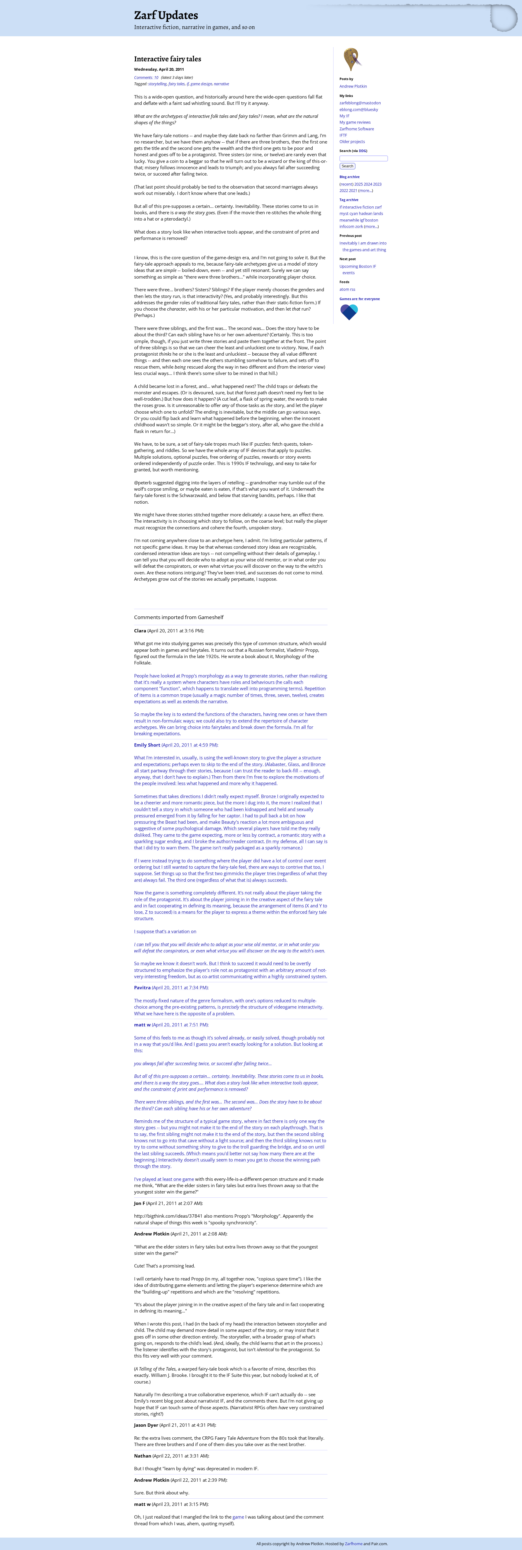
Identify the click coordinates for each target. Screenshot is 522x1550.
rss (352, 289)
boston (371, 220)
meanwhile (349, 220)
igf (362, 220)
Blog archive (350, 176)
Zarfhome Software (357, 128)
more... (365, 190)
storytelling (157, 83)
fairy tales (177, 83)
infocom (347, 226)
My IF (345, 115)
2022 (344, 190)
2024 (368, 184)
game (238, 1517)
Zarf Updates (166, 15)
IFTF (343, 135)
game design (201, 83)
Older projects (352, 141)
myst (344, 213)
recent (346, 184)
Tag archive (349, 199)
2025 (358, 184)
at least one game (175, 1179)
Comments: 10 (146, 77)
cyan (354, 213)
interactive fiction (358, 207)
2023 (377, 184)
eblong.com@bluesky (359, 109)
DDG (362, 150)
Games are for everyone (360, 298)
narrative (221, 83)
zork (359, 226)
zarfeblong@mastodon (360, 102)
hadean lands (371, 213)
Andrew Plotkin (353, 86)
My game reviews (355, 122)
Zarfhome (353, 1543)
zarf (378, 207)
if (341, 207)
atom (344, 289)
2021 (353, 190)
